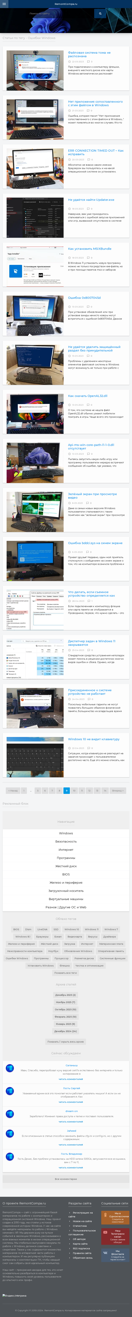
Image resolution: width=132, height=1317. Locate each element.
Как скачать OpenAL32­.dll (87, 396)
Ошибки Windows (17, 958)
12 (89, 790)
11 (82, 790)
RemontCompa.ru (66, 3)
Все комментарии (66, 1179)
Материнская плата (111, 943)
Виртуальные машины (66, 899)
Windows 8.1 (22, 936)
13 (97, 790)
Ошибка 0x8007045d (84, 298)
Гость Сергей (71, 1088)
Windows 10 (72, 929)
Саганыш (72, 1065)
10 (74, 790)
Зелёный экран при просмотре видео (92, 495)
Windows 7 (111, 929)
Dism (28, 929)
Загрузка (69, 943)
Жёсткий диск (49, 943)
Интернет (66, 850)
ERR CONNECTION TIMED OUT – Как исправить (96, 152)
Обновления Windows (78, 951)
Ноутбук (53, 951)
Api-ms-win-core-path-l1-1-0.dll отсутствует (91, 446)
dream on (72, 1111)
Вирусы (92, 936)
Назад (14, 790)
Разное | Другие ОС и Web (66, 907)
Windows (66, 833)
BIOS (66, 874)
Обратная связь (83, 1257)
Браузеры (42, 936)
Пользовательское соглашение (82, 1232)
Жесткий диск (66, 866)
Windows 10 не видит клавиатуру (94, 739)
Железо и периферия (66, 882)
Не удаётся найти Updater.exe (91, 200)
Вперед (117, 790)
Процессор (62, 958)
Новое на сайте (82, 1221)
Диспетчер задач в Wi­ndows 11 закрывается (92, 643)
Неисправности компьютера (24, 951)
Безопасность (66, 841)
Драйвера (109, 936)
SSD (56, 929)
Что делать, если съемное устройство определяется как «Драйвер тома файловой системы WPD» (95, 593)
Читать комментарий (71, 1079)
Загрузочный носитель (66, 891)
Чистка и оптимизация (89, 965)
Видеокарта (75, 936)
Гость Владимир (71, 1153)
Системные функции (113, 958)
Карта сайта (80, 1243)
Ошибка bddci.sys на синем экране (95, 543)
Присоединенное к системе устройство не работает (90, 692)
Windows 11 (92, 929)
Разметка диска (84, 958)
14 (105, 790)
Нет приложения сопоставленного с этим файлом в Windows (95, 103)
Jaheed (71, 1130)
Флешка (65, 965)
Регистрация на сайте (80, 1214)
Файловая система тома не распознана (89, 54)
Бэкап (57, 936)
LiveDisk (43, 929)
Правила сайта (82, 1253)
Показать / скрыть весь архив (65, 1041)
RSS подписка (81, 1248)
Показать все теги (65, 972)
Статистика (80, 1225)
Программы (66, 858)
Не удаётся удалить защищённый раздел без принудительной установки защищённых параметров (94, 348)
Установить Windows (41, 965)
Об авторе (79, 1239)
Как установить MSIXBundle (90, 249)
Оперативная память (111, 951)
